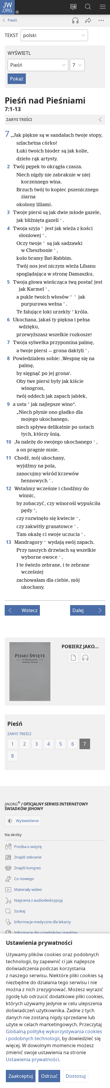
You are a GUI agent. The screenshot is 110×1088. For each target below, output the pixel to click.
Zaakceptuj (21, 1076)
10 (9, 441)
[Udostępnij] (88, 20)
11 (9, 457)
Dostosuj (76, 1076)
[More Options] (101, 20)
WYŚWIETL (19, 53)
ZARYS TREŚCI (19, 733)
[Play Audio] (75, 20)
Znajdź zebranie (23, 857)
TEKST (11, 35)
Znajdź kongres (23, 868)
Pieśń (12, 20)
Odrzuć (49, 1076)
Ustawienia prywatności (32, 1059)
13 (9, 542)
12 (9, 488)
